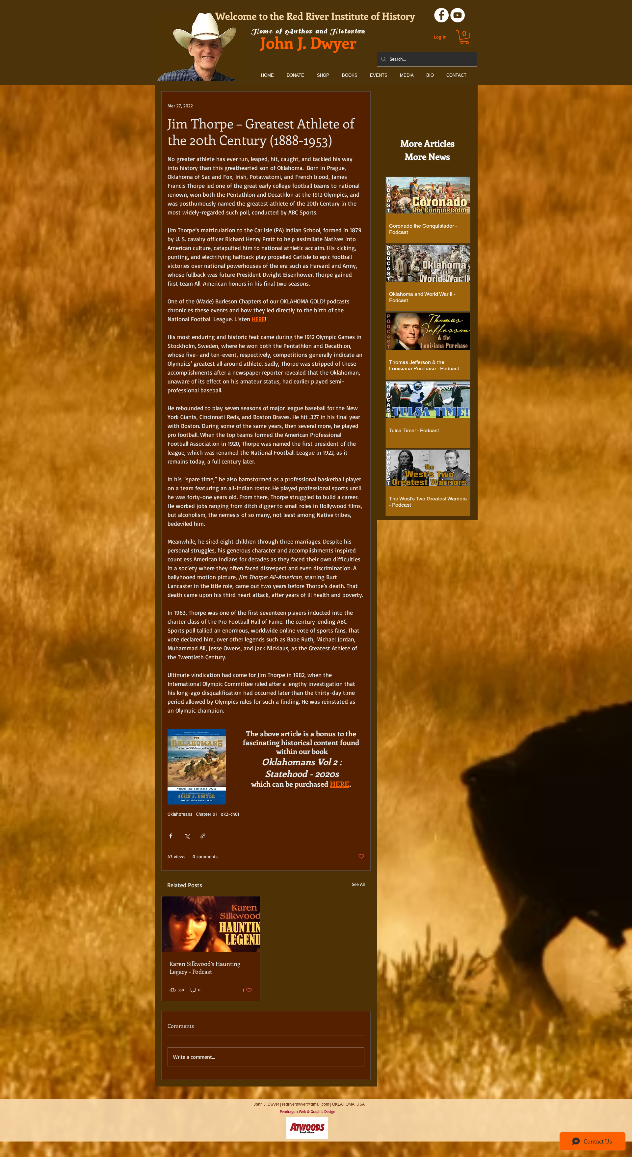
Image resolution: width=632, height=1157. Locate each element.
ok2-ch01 (230, 814)
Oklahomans (180, 814)
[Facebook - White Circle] (441, 15)
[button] (464, 37)
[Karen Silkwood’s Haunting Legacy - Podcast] (211, 924)
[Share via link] (203, 836)
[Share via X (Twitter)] (187, 836)
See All (358, 884)
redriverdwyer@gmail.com (305, 1104)
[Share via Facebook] (171, 836)
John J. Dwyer (308, 42)
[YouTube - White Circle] (457, 15)
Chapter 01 (206, 814)
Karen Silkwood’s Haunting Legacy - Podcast (205, 967)
